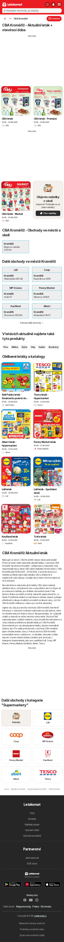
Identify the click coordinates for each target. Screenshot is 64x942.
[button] (53, 4)
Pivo (5, 347)
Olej (33, 347)
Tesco (42, 643)
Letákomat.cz (40, 916)
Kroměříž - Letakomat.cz (32, 566)
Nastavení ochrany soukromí (32, 923)
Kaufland (28, 643)
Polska (35, 906)
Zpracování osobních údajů (31, 935)
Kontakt (32, 818)
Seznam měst (32, 830)
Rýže (24, 347)
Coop (49, 640)
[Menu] (59, 4)
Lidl (44, 640)
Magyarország (23, 906)
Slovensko (45, 906)
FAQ (32, 813)
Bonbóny (53, 347)
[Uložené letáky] (47, 4)
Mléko (15, 347)
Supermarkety (18, 640)
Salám (42, 347)
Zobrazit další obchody (30, 323)
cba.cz (31, 613)
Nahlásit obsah (32, 824)
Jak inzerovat (32, 857)
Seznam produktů (32, 835)
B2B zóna (32, 863)
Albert (35, 643)
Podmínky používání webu (32, 929)
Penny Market (16, 643)
